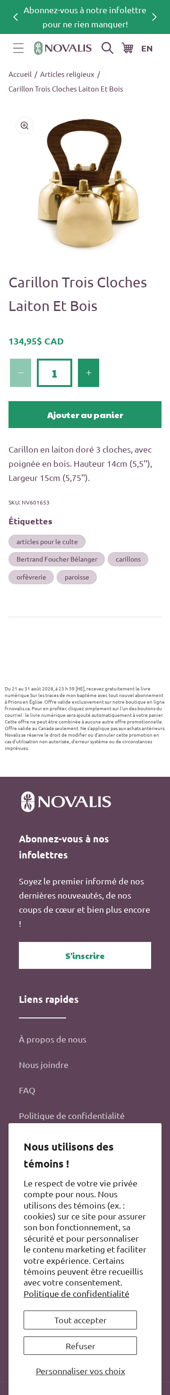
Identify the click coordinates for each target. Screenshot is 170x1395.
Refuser (80, 1346)
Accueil (20, 73)
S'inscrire (85, 955)
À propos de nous (52, 1039)
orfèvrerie (31, 576)
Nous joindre (43, 1064)
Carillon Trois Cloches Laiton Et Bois (65, 88)
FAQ (27, 1090)
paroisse (77, 576)
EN (147, 47)
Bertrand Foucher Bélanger (57, 559)
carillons (128, 559)
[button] (18, 48)
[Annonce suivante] (154, 17)
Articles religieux (67, 73)
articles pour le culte (47, 541)
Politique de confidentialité (76, 1293)
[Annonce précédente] (15, 17)
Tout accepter (80, 1320)
